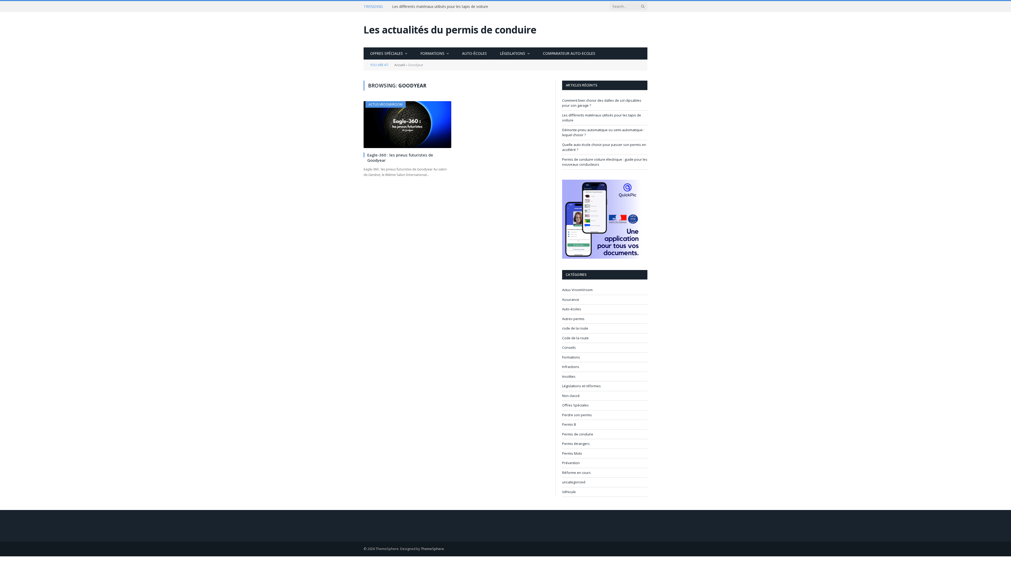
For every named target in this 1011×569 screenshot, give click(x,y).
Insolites (569, 376)
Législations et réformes (581, 386)
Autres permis (573, 318)
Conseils (569, 347)
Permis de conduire (577, 434)
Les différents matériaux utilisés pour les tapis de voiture (440, 6)
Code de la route (575, 338)
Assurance (570, 299)
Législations (512, 53)
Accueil (399, 65)
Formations (432, 53)
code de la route (575, 328)
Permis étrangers (576, 443)
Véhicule (569, 491)
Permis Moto (572, 453)
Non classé (571, 395)
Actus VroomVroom (386, 104)
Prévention (571, 462)
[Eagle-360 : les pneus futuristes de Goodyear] (407, 124)
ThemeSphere (432, 548)
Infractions (570, 366)
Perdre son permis (577, 415)
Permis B (569, 424)
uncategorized (573, 482)
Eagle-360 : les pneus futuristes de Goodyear (400, 157)
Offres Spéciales (386, 53)
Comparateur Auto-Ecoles (569, 53)
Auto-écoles (474, 53)
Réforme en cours (576, 472)
